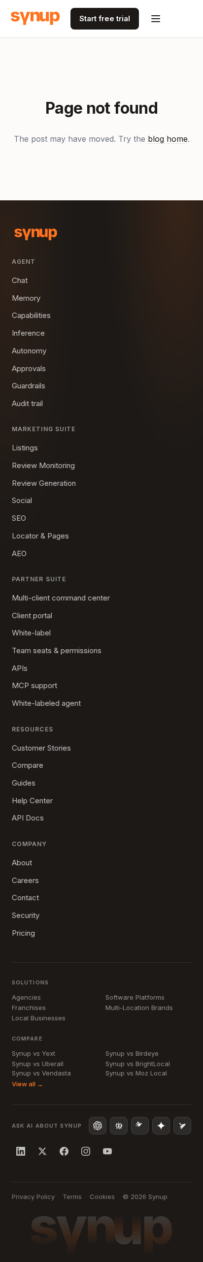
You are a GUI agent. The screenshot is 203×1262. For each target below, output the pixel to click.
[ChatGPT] (97, 1126)
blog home (168, 139)
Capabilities (31, 315)
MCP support (34, 685)
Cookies (102, 1196)
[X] (42, 1151)
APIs (20, 668)
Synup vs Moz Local (136, 1073)
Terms (72, 1196)
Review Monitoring (43, 465)
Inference (28, 333)
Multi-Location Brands (139, 1007)
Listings (25, 447)
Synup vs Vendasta (41, 1073)
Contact (25, 897)
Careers (25, 880)
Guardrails (28, 385)
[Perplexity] (119, 1126)
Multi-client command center (61, 597)
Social (22, 500)
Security (25, 915)
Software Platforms (135, 997)
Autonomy (29, 350)
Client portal (32, 615)
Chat (20, 280)
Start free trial (104, 18)
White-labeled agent (46, 703)
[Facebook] (64, 1151)
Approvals (29, 368)
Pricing (23, 933)
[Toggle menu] (156, 19)
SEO (19, 518)
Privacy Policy (33, 1196)
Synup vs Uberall (38, 1064)
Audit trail (27, 403)
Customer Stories (41, 748)
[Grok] (182, 1126)
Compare (27, 765)
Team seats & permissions (57, 650)
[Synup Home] (35, 19)
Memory (26, 298)
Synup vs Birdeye (132, 1053)
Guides (23, 783)
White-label (31, 632)
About (22, 862)
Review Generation (44, 483)
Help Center (32, 800)
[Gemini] (161, 1126)
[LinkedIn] (21, 1151)
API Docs (28, 817)
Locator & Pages (40, 535)
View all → (27, 1084)
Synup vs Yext (33, 1053)
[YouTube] (107, 1151)
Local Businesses (39, 1018)
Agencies (26, 997)
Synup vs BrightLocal (137, 1064)
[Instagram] (86, 1151)
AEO (19, 553)
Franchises (29, 1007)
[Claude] (140, 1126)
